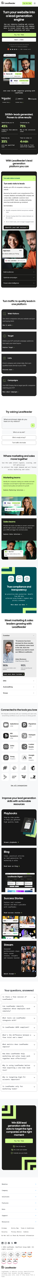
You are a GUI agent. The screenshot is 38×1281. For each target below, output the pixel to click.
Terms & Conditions (22, 46)
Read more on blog (11, 866)
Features (5, 1203)
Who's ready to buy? (19, 437)
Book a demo (18, 40)
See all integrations (19, 785)
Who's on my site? (19, 432)
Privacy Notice (16, 1232)
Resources (5, 1222)
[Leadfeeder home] (9, 3)
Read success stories (12, 913)
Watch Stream (9, 974)
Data (3, 1209)
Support (5, 1215)
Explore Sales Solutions (12, 534)
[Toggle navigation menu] (35, 3)
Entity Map (15, 1228)
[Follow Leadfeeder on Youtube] (15, 1243)
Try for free (27, 3)
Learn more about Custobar (13, 674)
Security (4, 1232)
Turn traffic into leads (19, 442)
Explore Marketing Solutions (14, 490)
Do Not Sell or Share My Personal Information (17, 1235)
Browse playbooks (10, 842)
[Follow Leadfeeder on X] (12, 1243)
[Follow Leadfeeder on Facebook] (9, 1243)
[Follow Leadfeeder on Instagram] (6, 1243)
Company (5, 1190)
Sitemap (4, 1228)
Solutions (5, 1197)
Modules (5, 1184)
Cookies (25, 1232)
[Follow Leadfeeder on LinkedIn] (2, 1243)
